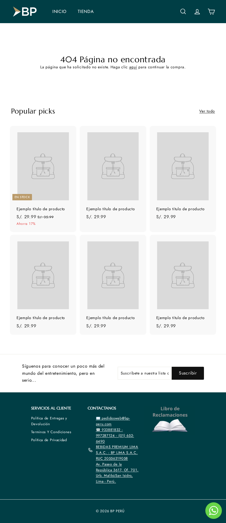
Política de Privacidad (49, 440)
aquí (133, 67)
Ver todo (207, 111)
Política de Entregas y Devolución (49, 421)
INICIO (59, 11)
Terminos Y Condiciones (51, 432)
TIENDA (86, 11)
